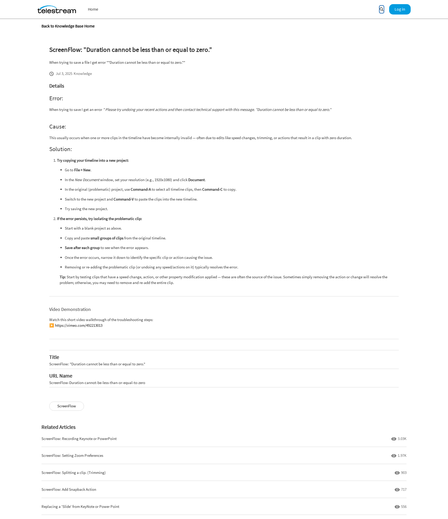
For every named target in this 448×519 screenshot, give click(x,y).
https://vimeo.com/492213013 (78, 325)
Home (93, 9)
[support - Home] (56, 9)
